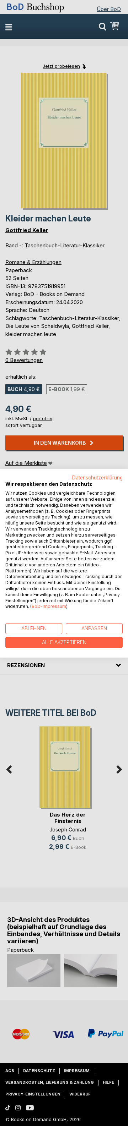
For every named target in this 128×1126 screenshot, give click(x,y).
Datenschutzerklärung (97, 477)
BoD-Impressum (49, 606)
